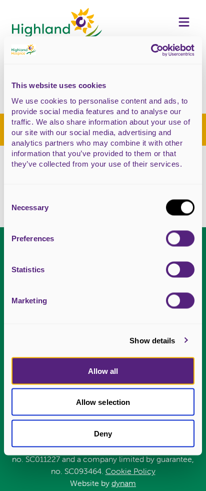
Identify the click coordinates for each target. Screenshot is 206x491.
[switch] (180, 238)
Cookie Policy (131, 471)
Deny (103, 433)
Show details (152, 340)
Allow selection (103, 402)
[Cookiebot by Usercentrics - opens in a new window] (150, 50)
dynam (124, 483)
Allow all (103, 370)
